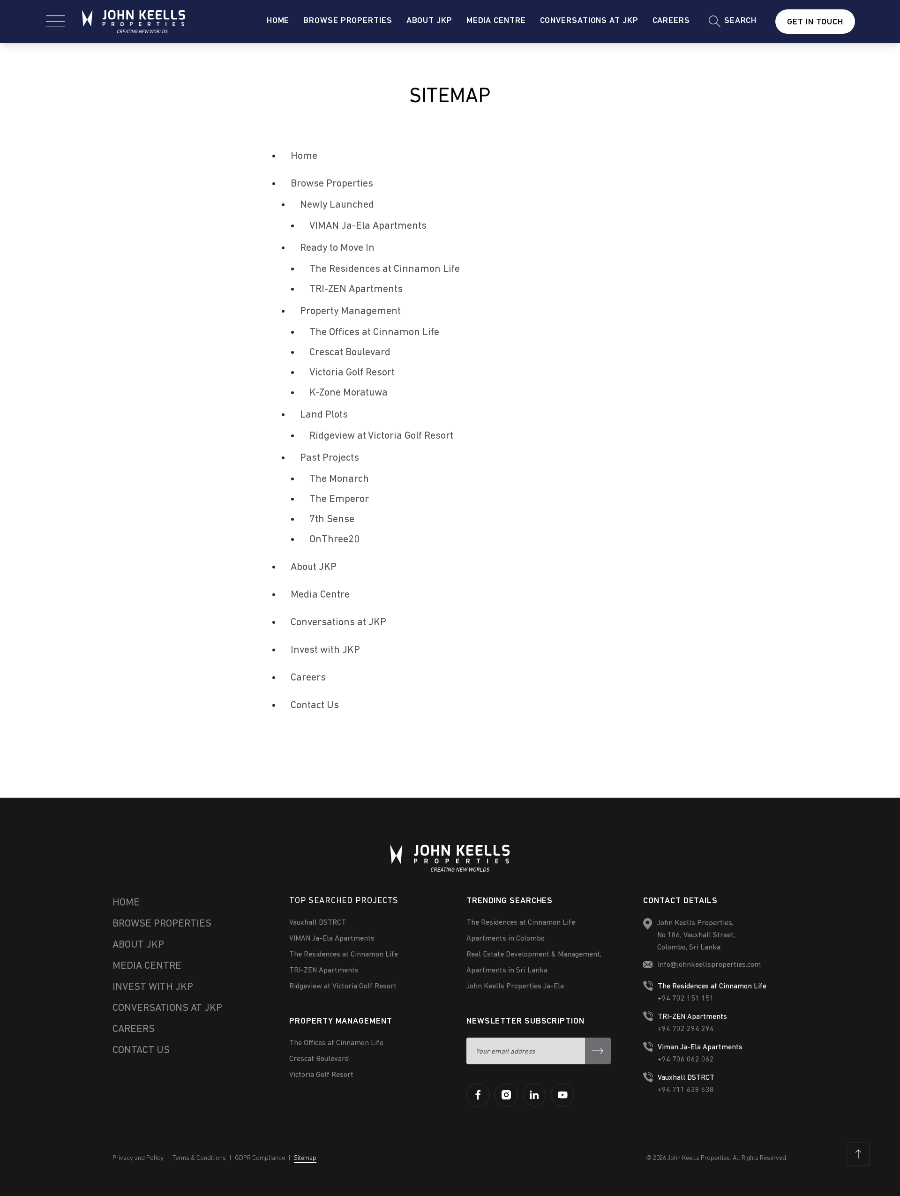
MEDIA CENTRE (146, 966)
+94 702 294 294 (686, 1029)
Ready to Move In (337, 248)
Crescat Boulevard (349, 353)
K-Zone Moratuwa (348, 393)
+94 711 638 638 (686, 1090)
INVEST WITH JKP (152, 987)
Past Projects (329, 458)
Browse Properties (347, 21)
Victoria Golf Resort (352, 373)
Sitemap (305, 1158)
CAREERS (133, 1029)
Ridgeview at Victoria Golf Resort (381, 436)
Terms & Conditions (199, 1158)
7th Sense (331, 519)
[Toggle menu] (55, 21)
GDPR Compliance (260, 1158)
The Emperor (339, 499)
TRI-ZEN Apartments (356, 289)
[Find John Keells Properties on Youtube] (562, 1094)
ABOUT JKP (138, 945)
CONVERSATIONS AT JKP (167, 1008)
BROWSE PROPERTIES (161, 924)
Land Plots (324, 415)
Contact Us (315, 705)
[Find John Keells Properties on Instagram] (506, 1094)
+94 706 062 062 (686, 1059)
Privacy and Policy (138, 1158)
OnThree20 (334, 540)
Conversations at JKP (589, 21)
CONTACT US (141, 1050)
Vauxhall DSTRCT (317, 923)
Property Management (350, 311)
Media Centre (496, 21)
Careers (671, 21)
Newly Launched (337, 205)
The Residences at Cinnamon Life (384, 269)
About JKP (429, 21)
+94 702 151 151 (686, 998)
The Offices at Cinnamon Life (374, 332)
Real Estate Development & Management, (533, 954)
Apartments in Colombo (505, 938)
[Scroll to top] (858, 1154)
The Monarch (339, 479)
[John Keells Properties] (133, 21)
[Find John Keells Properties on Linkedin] (534, 1094)
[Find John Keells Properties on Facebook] (478, 1094)
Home (278, 21)
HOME (126, 903)
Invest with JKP (325, 650)
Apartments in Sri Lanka (507, 970)
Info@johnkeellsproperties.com (709, 965)
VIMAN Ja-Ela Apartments (368, 226)
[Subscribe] (598, 1051)
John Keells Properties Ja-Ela (515, 986)
